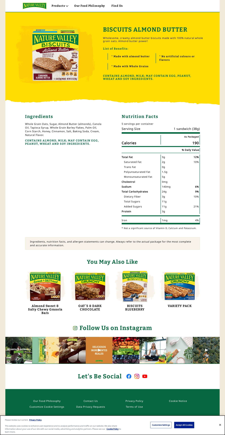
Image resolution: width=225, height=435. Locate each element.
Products (58, 5)
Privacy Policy (134, 401)
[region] (112, 425)
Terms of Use (134, 406)
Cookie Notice (178, 401)
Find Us (117, 5)
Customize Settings (161, 425)
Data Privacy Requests (90, 406)
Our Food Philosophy (89, 5)
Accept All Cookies (184, 425)
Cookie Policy (113, 429)
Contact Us (91, 401)
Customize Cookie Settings (47, 406)
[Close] (220, 425)
